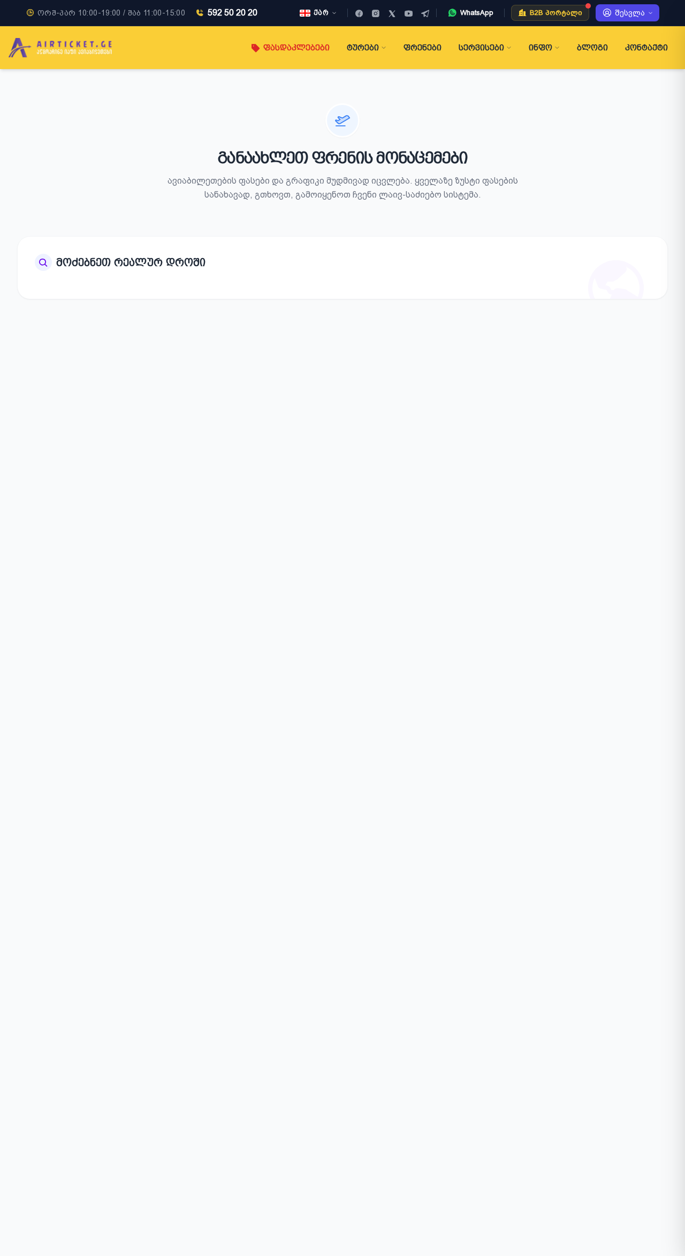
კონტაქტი (646, 47)
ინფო (540, 47)
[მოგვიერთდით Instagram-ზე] (375, 12)
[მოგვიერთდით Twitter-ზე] (392, 12)
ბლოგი (592, 47)
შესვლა (630, 13)
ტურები (363, 47)
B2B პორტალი (556, 13)
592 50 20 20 (232, 12)
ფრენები (423, 47)
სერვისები (481, 47)
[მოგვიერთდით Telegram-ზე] (425, 12)
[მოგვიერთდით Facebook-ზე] (358, 12)
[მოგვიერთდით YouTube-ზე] (408, 12)
